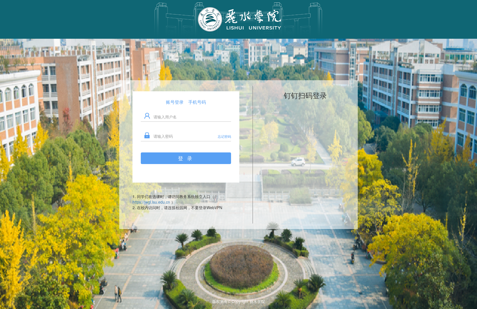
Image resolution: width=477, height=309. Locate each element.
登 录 (186, 158)
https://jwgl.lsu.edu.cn (151, 202)
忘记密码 (224, 136)
